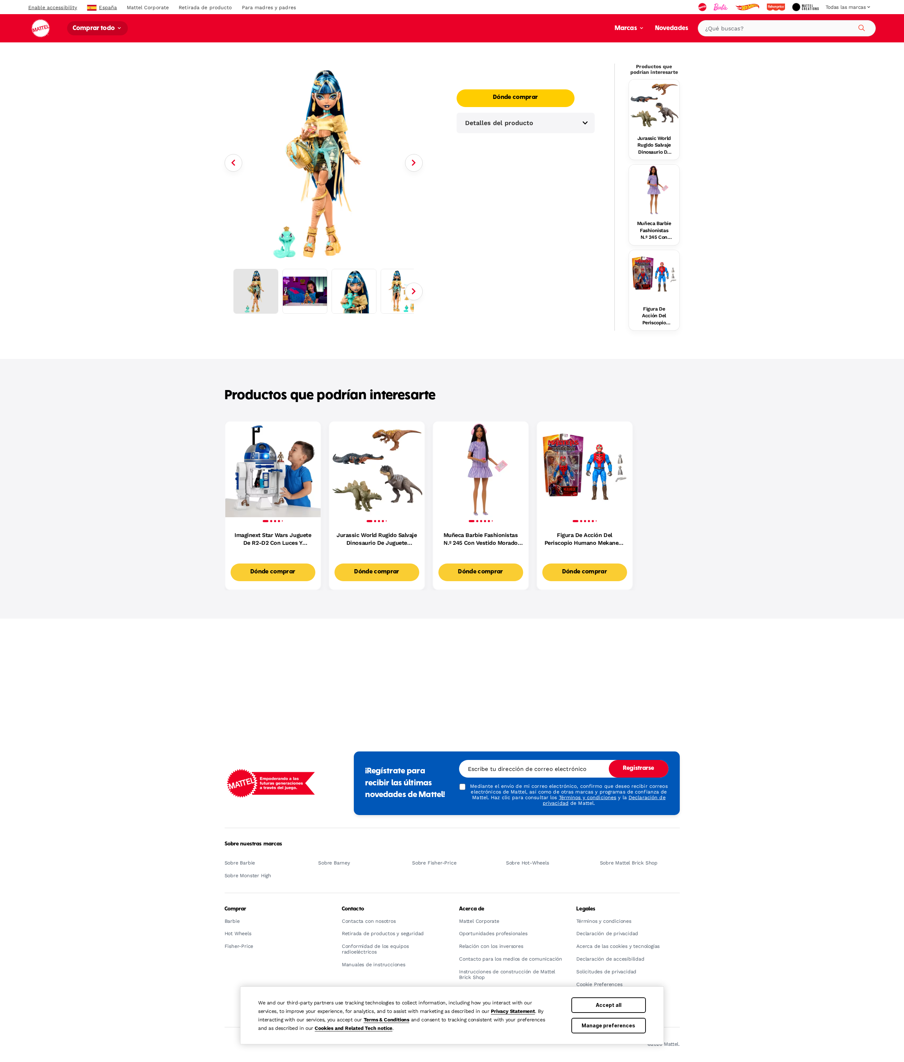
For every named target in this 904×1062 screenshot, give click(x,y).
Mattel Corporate (148, 7)
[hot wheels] (748, 7)
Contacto (353, 909)
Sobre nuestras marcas (253, 844)
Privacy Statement (513, 1011)
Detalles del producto (499, 122)
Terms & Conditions (386, 1019)
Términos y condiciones (588, 797)
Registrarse (638, 768)
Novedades (671, 28)
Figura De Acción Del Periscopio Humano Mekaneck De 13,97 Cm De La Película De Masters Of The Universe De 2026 (654, 316)
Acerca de (471, 909)
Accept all (609, 1005)
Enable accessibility (52, 7)
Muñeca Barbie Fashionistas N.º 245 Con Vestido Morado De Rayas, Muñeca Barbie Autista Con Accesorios (654, 230)
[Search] (860, 27)
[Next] (414, 163)
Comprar (235, 909)
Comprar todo (94, 28)
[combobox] (787, 28)
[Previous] (233, 163)
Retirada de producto (205, 7)
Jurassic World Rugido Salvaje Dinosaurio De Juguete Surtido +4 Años (654, 145)
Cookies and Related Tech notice (353, 1028)
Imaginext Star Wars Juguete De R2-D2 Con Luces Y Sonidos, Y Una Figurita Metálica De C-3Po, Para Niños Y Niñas (273, 539)
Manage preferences (608, 1025)
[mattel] (703, 7)
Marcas (626, 28)
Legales (585, 909)
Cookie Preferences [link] (599, 984)
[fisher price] (776, 7)
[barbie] (721, 7)
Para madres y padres (269, 7)
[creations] (806, 7)
